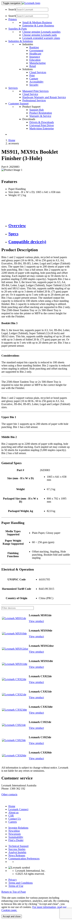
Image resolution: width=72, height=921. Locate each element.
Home (11, 140)
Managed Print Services (35, 91)
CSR (11, 815)
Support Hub (36, 109)
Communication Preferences (23, 858)
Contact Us (14, 818)
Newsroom (14, 833)
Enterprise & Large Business (38, 25)
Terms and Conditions (20, 882)
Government (36, 50)
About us (13, 812)
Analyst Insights (17, 852)
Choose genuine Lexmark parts (39, 34)
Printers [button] (12, 19)
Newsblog (14, 830)
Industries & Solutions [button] (20, 41)
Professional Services (34, 100)
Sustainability (15, 837)
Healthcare (35, 53)
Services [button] (13, 87)
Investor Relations (18, 827)
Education (35, 59)
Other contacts (9, 794)
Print (32, 75)
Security (33, 84)
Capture (33, 78)
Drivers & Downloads (41, 122)
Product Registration (40, 112)
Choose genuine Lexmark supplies (41, 31)
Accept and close (11, 916)
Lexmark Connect (18, 809)
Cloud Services (37, 72)
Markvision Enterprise (41, 128)
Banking (34, 47)
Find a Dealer (15, 840)
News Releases (16, 855)
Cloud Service (30, 94)
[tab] (39, 225)
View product (36, 621)
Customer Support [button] (18, 103)
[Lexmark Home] (31, 3)
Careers (12, 821)
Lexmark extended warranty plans (41, 38)
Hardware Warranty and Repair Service (44, 97)
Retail (32, 66)
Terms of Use (15, 885)
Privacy (12, 879)
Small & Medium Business (37, 22)
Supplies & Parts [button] (17, 28)
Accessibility (36, 81)
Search (12, 9)
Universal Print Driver (41, 125)
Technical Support (18, 846)
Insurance (34, 56)
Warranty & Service (40, 116)
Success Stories (16, 849)
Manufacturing (37, 63)
